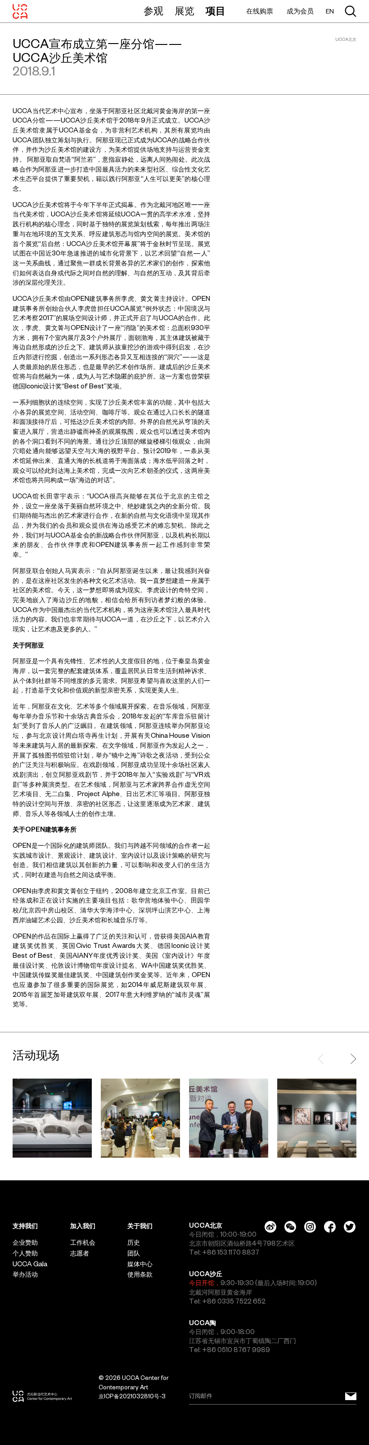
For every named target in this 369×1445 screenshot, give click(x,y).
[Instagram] (310, 1227)
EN (330, 11)
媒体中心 (140, 1264)
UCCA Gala (30, 1264)
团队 (133, 1253)
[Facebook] (330, 1227)
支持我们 (25, 1226)
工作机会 (82, 1242)
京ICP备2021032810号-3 (132, 1396)
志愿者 (79, 1253)
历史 (133, 1242)
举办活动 (25, 1274)
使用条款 (140, 1274)
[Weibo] (270, 1227)
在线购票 (259, 11)
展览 (184, 11)
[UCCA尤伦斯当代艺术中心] (20, 11)
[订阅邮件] (350, 1396)
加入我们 (82, 1226)
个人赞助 (25, 1253)
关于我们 (140, 1226)
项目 (215, 11)
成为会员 (300, 11)
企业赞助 (25, 1242)
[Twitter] (350, 1227)
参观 (153, 11)
